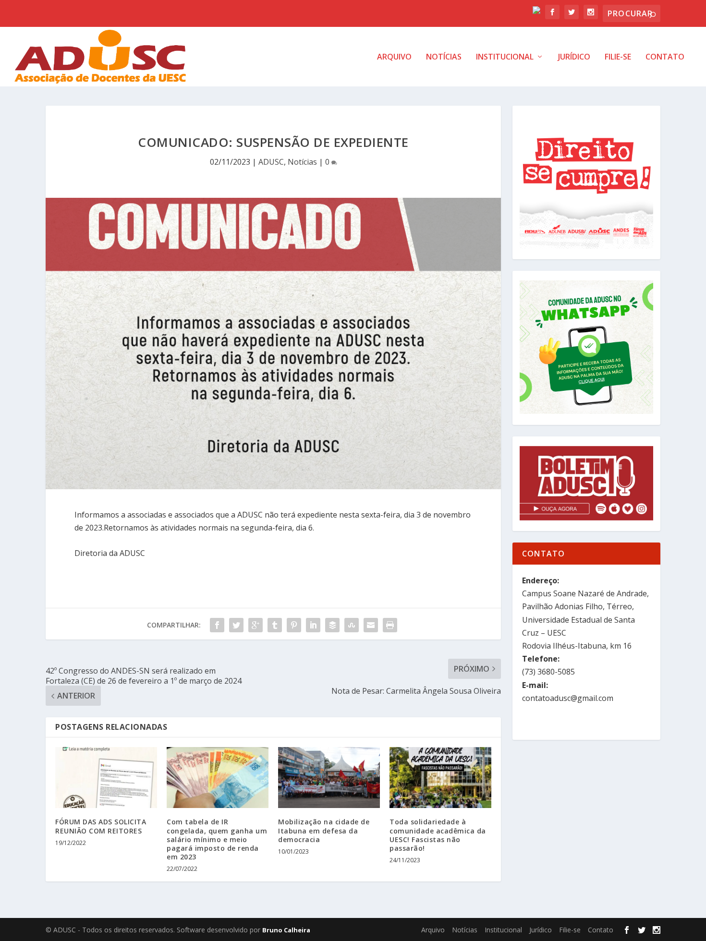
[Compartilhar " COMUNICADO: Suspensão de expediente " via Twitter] (236, 625)
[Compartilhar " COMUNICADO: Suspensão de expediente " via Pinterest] (294, 625)
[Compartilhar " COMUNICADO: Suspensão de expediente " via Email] (370, 625)
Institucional (505, 57)
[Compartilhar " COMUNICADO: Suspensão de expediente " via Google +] (255, 625)
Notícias (444, 57)
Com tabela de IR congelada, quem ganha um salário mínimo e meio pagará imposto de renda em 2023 (217, 839)
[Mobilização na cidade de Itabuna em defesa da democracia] (329, 777)
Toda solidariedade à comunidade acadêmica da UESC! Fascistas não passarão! (438, 835)
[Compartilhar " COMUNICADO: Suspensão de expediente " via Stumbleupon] (351, 625)
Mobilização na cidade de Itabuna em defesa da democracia (323, 830)
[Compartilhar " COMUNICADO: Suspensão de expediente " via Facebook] (217, 625)
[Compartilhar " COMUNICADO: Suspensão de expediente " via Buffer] (332, 625)
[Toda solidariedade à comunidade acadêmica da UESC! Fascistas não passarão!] (440, 777)
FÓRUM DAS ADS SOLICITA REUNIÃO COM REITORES (100, 826)
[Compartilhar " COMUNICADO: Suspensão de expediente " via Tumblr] (274, 625)
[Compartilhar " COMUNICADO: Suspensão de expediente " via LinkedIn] (313, 625)
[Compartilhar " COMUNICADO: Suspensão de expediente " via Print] (390, 625)
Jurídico (574, 57)
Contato (664, 57)
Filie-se (618, 57)
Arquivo (394, 57)
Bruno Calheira (286, 930)
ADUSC (271, 162)
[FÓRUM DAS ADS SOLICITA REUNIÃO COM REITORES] (106, 777)
